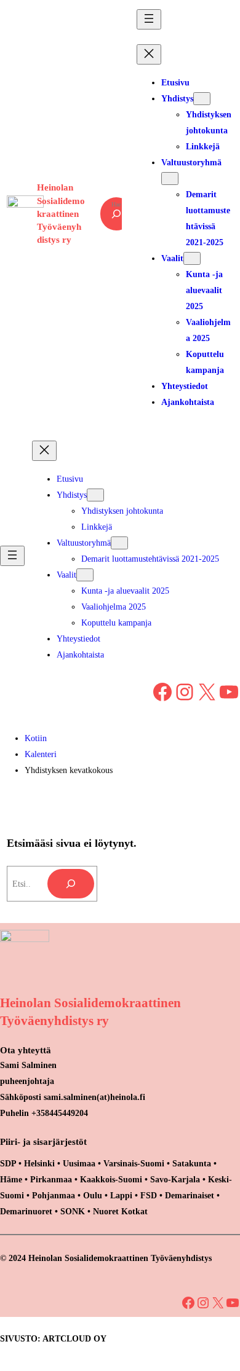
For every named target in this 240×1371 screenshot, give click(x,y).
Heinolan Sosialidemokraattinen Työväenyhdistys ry (61, 214)
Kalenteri (41, 754)
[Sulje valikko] (149, 54)
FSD (148, 1195)
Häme (12, 1179)
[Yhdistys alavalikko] (201, 98)
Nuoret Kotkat (120, 1211)
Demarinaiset (189, 1195)
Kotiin (36, 738)
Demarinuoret (26, 1211)
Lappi (121, 1195)
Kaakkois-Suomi (111, 1179)
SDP (8, 1163)
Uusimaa (79, 1163)
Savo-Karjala (175, 1179)
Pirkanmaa (51, 1179)
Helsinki (40, 1163)
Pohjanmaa (55, 1195)
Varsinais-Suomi (133, 1163)
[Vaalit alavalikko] (192, 258)
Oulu (92, 1195)
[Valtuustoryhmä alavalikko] (169, 178)
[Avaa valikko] (149, 19)
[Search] (70, 883)
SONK (72, 1211)
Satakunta (191, 1163)
